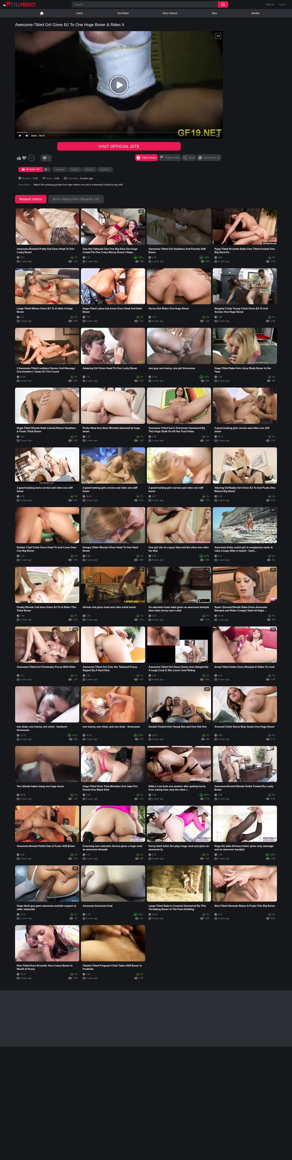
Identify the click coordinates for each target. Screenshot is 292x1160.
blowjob (89, 169)
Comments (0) (212, 157)
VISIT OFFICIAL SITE (119, 146)
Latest (79, 13)
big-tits (74, 169)
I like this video (19, 158)
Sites (214, 13)
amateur (60, 169)
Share (191, 157)
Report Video (172, 157)
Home (41, 13)
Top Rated (122, 13)
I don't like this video (24, 158)
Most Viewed (170, 13)
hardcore (105, 169)
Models (256, 13)
